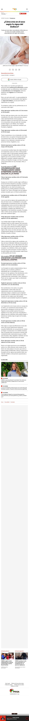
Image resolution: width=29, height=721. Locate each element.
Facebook (10, 69)
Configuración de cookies (19, 684)
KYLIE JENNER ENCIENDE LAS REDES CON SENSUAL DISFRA (13, 258)
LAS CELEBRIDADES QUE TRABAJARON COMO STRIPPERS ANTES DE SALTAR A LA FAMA (11, 170)
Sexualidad (7, 402)
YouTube (14, 673)
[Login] (27, 9)
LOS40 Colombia (14, 9)
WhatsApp (16, 69)
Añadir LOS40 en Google (15, 79)
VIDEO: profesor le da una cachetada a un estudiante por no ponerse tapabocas (20, 663)
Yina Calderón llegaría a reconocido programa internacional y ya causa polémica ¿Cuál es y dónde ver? (14, 395)
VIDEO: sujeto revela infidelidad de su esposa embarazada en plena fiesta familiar (7, 663)
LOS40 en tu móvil (14, 686)
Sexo (2, 402)
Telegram (19, 69)
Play (27, 718)
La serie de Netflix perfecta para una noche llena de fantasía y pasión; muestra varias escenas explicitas (14, 388)
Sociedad (13, 402)
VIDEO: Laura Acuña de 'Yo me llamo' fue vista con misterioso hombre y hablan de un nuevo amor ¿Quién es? (13, 381)
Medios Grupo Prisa (15, 694)
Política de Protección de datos (17, 683)
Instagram (12, 673)
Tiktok (9, 673)
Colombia (3, 14)
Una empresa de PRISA (14, 691)
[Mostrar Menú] (2, 9)
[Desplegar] (14, 713)
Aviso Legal (7, 683)
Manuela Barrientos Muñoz (7, 73)
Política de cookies (9, 684)
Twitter (13, 69)
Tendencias (12, 18)
